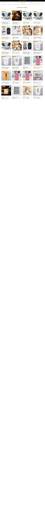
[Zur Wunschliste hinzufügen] (10, 12)
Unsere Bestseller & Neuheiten (16, 4)
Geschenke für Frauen (23, 4)
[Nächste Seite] (23, 102)
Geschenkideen (9, 4)
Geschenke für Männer (29, 4)
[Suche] (30, 2)
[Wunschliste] (41, 2)
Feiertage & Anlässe (4, 4)
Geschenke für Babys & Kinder (36, 4)
